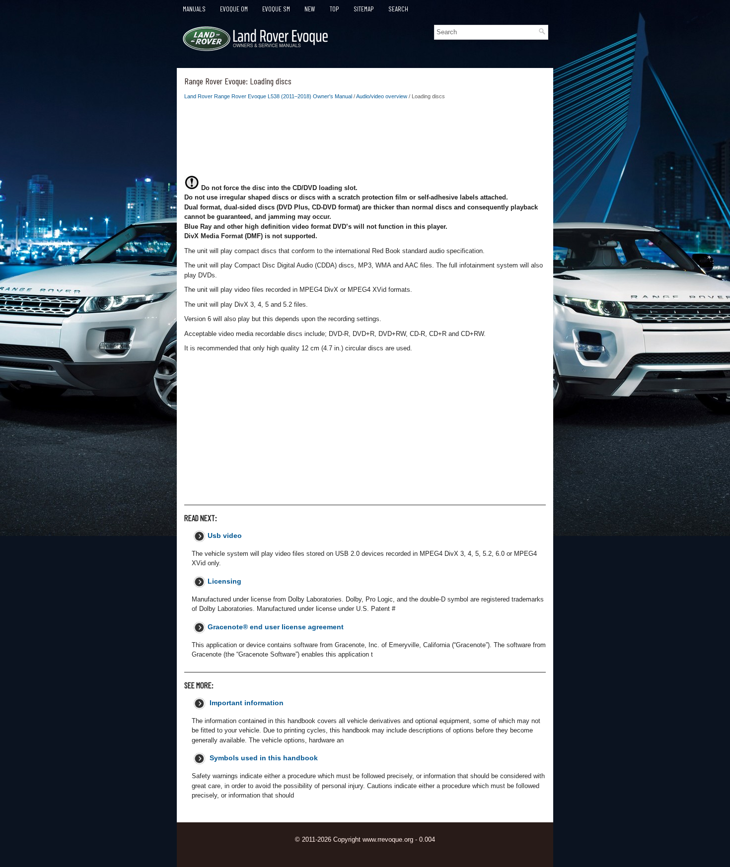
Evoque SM (276, 8)
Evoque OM (234, 8)
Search (398, 8)
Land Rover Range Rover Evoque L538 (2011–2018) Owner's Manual (268, 96)
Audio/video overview (381, 96)
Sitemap (364, 8)
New (309, 8)
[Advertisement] (365, 140)
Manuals (194, 8)
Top (334, 8)
